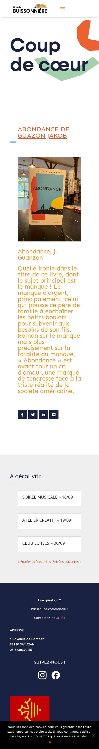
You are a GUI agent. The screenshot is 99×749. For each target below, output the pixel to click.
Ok (50, 742)
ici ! (62, 618)
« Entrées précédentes (34, 561)
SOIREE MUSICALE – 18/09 (47, 497)
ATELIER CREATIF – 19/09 (46, 520)
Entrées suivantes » (66, 561)
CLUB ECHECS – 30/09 (43, 543)
